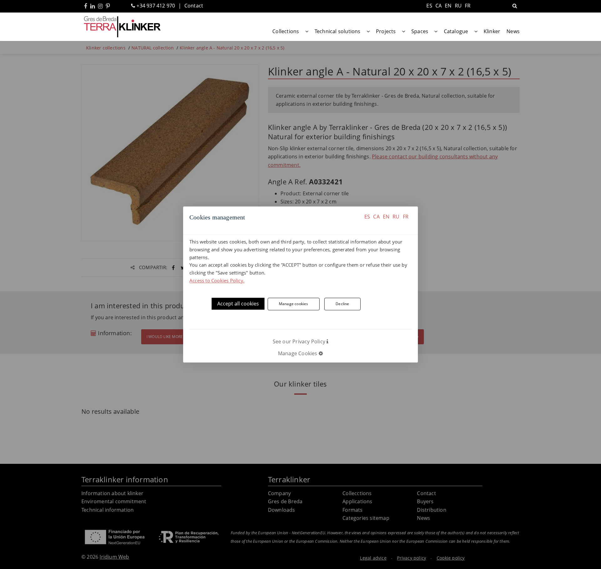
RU (396, 216)
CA (376, 216)
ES (367, 216)
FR (405, 216)
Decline (342, 304)
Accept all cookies (238, 303)
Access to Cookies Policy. (216, 280)
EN (386, 216)
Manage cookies (293, 304)
